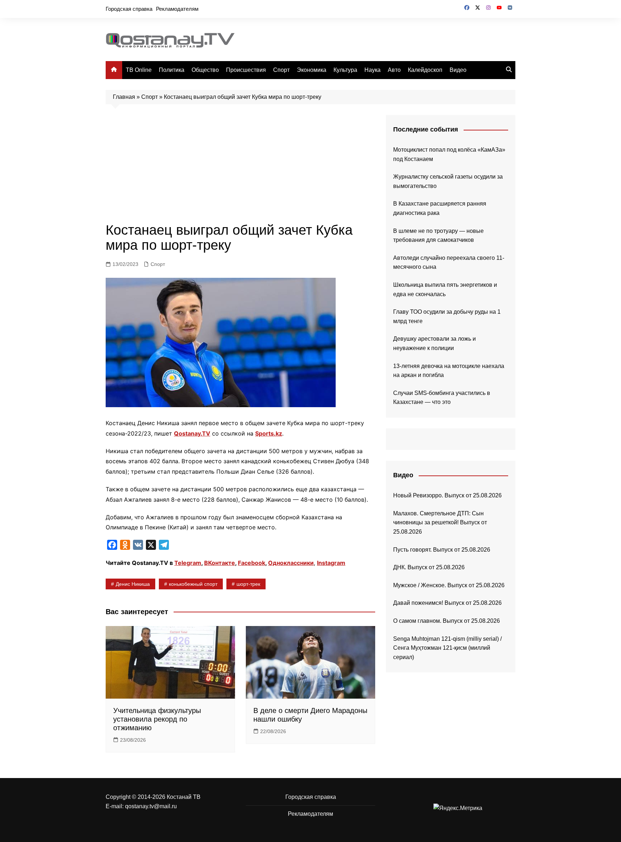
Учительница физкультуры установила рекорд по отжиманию (157, 719)
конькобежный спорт (193, 584)
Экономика (311, 70)
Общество (205, 70)
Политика (171, 70)
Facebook (251, 562)
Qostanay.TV (192, 433)
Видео (458, 70)
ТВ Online (139, 70)
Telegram (187, 562)
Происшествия (246, 70)
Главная (124, 97)
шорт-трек (248, 584)
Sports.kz (268, 433)
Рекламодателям (177, 9)
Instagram (331, 562)
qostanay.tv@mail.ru (151, 806)
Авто (394, 70)
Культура (345, 70)
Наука (372, 70)
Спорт (281, 70)
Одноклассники (291, 562)
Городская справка (129, 9)
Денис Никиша (133, 584)
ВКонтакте (219, 562)
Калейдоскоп (425, 70)
